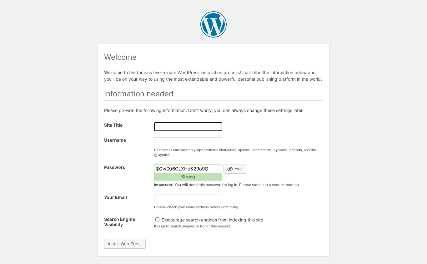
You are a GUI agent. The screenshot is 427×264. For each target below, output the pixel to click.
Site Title (113, 125)
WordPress (213, 24)
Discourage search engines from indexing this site (211, 219)
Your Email (115, 197)
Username (115, 140)
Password (115, 167)
